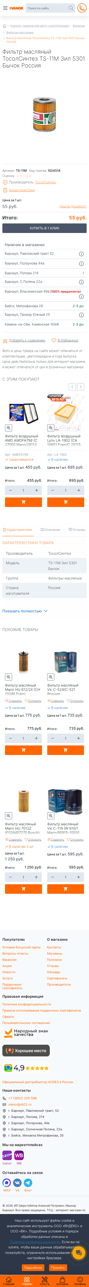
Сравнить (15, 701)
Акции (7, 966)
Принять (58, 1267)
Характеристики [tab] (19, 529)
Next (80, 386)
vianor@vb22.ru (20, 1104)
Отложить (34, 701)
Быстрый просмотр (8, 427)
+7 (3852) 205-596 (22, 1098)
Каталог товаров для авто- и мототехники (39, 25)
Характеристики (22, 190)
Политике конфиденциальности (35, 1242)
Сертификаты (57, 978)
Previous (72, 386)
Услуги (7, 978)
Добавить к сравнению (27, 340)
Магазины (54, 953)
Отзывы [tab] (79, 529)
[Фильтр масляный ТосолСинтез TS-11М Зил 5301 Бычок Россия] (44, 113)
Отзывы (53, 966)
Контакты (54, 947)
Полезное (54, 959)
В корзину (23, 502)
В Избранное (68, 340)
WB (19, 1163)
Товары (27, 1281)
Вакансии (9, 959)
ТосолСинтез (45, 182)
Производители (59, 984)
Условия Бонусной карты (21, 947)
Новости (8, 972)
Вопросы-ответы (15, 953)
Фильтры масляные (19, 32)
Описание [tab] (52, 529)
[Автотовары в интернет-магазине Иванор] (17, 8)
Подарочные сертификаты (12, 986)
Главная (4, 26)
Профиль (80, 1284)
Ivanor (7, 1163)
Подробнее (33, 1267)
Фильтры (79, 25)
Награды (53, 972)
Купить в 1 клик (44, 228)
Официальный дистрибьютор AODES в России (37, 1082)
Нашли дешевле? (73, 206)
